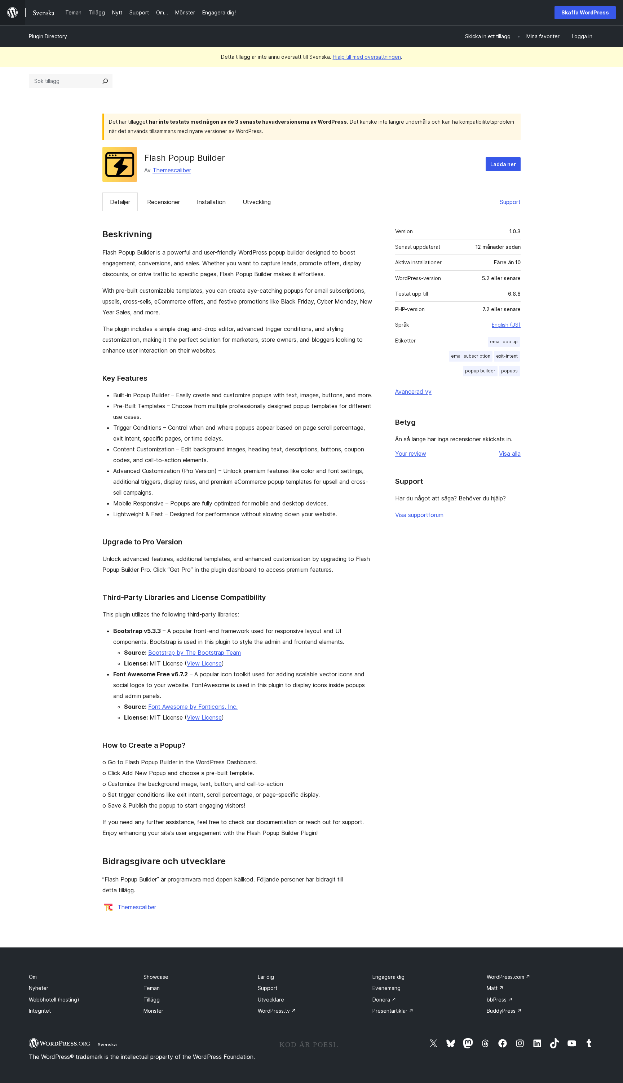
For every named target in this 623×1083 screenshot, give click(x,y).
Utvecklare (271, 999)
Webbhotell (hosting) (54, 999)
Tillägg (151, 999)
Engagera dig (388, 977)
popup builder (480, 370)
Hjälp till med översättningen (367, 57)
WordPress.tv (277, 1011)
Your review (410, 453)
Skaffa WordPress (585, 12)
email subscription (470, 356)
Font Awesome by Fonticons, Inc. (193, 706)
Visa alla (510, 453)
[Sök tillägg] (105, 81)
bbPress (500, 999)
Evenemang (386, 988)
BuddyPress (504, 1011)
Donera (384, 999)
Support (510, 201)
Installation (211, 201)
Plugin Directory (48, 36)
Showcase (155, 977)
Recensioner (163, 201)
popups (509, 370)
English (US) (506, 325)
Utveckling (257, 201)
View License (204, 663)
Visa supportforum (419, 514)
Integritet (40, 1011)
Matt (495, 988)
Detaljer (120, 201)
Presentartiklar (393, 1011)
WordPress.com (508, 977)
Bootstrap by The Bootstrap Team (194, 652)
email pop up (504, 341)
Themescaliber (172, 170)
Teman (151, 988)
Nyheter (38, 988)
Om (33, 977)
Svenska (107, 1044)
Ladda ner (503, 164)
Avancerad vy (413, 391)
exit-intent (507, 356)
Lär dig (266, 977)
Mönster (153, 1011)
